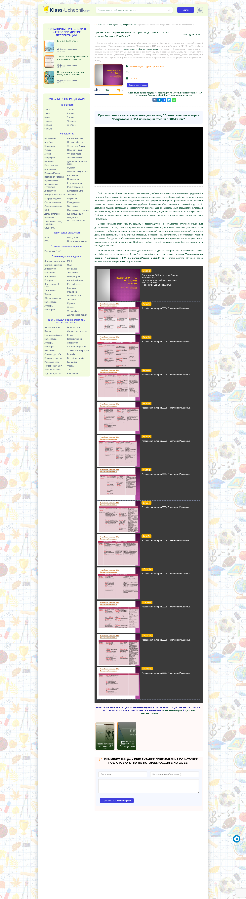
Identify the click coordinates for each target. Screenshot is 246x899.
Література (72, 343)
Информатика (51, 165)
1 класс (48, 109)
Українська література (78, 350)
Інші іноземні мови (53, 335)
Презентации (111, 24)
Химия (47, 154)
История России (52, 173)
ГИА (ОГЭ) (72, 237)
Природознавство (53, 358)
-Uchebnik (70, 10)
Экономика (72, 206)
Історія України (74, 339)
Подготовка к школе (77, 241)
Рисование (72, 175)
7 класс (71, 109)
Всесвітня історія (75, 358)
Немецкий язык (74, 150)
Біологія (71, 354)
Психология (73, 179)
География (49, 157)
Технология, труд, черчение (53, 222)
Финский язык (74, 154)
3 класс (48, 117)
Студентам (49, 228)
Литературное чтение (54, 194)
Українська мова (52, 369)
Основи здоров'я (52, 354)
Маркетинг (72, 198)
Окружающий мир (53, 206)
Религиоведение (75, 187)
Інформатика (73, 327)
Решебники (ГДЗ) (52, 251)
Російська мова (51, 362)
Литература (50, 191)
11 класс (71, 125)
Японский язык (74, 157)
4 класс (48, 121)
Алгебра (48, 142)
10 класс (71, 121)
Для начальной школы (51, 285)
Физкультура (73, 276)
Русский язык (51, 180)
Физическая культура (77, 171)
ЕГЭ (46, 241)
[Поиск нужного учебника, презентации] (169, 10)
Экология (71, 194)
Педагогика (49, 272)
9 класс (71, 117)
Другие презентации (77, 315)
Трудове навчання (53, 366)
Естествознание (75, 191)
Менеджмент (73, 202)
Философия (73, 311)
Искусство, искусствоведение (76, 218)
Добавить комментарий (117, 800)
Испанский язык (75, 142)
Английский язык (75, 138)
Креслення (72, 373)
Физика (47, 150)
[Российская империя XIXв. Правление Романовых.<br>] (118, 333)
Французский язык (76, 146)
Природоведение (52, 198)
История (48, 280)
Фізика (70, 366)
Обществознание (52, 202)
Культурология (74, 183)
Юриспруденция (75, 214)
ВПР (46, 237)
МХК (69, 261)
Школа (100, 24)
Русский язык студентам (51, 185)
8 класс (71, 113)
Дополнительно (52, 214)
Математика (50, 138)
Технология (50, 290)
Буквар (47, 331)
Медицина (72, 292)
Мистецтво (49, 350)
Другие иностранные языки (77, 162)
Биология (49, 161)
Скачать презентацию (138, 85)
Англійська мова (52, 327)
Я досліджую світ (53, 373)
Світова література (76, 346)
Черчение (49, 217)
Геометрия (49, 146)
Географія (72, 362)
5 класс (48, 125)
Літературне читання (77, 331)
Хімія (69, 369)
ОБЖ (47, 210)
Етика (70, 335)
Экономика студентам (78, 210)
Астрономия (50, 169)
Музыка (71, 167)
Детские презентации (54, 261)
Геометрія (49, 346)
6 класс (48, 128)
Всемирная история (54, 177)
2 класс (48, 113)
